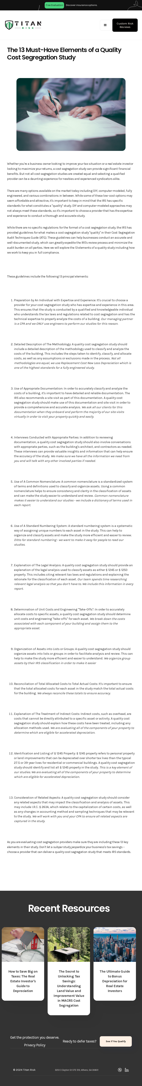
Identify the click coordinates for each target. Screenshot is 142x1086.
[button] (105, 25)
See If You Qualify (116, 1041)
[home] (23, 25)
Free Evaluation (54, 5)
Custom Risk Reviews (125, 25)
